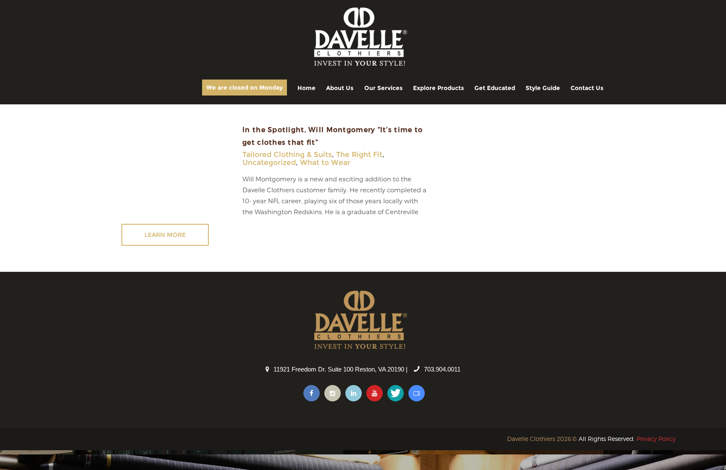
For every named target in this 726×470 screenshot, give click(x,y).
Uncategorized (269, 162)
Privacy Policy (656, 438)
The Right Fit (359, 154)
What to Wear (325, 162)
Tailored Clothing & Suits (287, 154)
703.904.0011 (442, 369)
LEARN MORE (165, 235)
